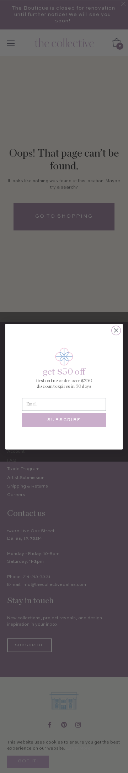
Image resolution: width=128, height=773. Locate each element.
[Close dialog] (116, 330)
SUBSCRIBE (64, 420)
